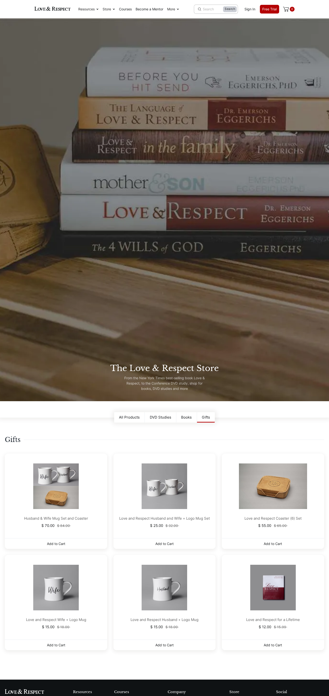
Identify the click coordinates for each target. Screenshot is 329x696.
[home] (52, 9)
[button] (88, 9)
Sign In (249, 9)
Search (230, 9)
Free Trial (269, 9)
